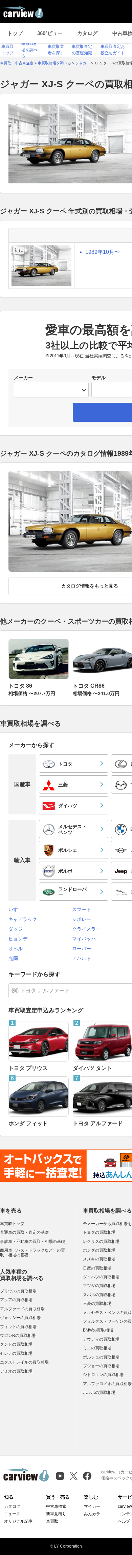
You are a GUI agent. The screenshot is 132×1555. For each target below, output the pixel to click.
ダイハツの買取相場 (101, 1277)
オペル (15, 948)
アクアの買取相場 (16, 1299)
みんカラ (92, 1514)
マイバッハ (84, 938)
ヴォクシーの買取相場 (20, 1317)
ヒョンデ (17, 938)
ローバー (81, 948)
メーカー (23, 377)
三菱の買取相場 (97, 1303)
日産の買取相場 (97, 1268)
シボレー (81, 919)
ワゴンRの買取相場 (18, 1335)
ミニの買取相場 (97, 1348)
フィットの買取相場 (18, 1326)
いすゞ (15, 909)
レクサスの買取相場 (101, 1241)
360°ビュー (50, 33)
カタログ (87, 33)
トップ (15, 33)
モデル (98, 377)
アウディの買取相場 (101, 1339)
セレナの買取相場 (16, 1353)
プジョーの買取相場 (101, 1366)
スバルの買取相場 (99, 1294)
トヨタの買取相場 (99, 1232)
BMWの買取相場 (98, 1330)
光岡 (13, 958)
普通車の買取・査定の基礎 (24, 1232)
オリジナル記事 (18, 1521)
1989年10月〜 (102, 252)
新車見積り (56, 1514)
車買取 (52, 1521)
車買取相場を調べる (29, 49)
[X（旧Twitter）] (73, 1476)
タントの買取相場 (16, 1344)
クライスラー (86, 929)
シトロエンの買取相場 (103, 1374)
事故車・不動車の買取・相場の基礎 (32, 1241)
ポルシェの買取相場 (101, 1357)
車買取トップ (12, 1223)
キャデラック (22, 919)
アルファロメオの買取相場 (107, 1383)
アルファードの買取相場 (22, 1309)
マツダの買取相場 (99, 1285)
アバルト (81, 958)
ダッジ (15, 929)
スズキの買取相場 (99, 1259)
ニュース (12, 1514)
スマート (81, 909)
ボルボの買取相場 (99, 1392)
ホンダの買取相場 (99, 1250)
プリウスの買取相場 (18, 1291)
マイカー (92, 1506)
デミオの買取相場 (16, 1371)
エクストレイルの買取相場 (24, 1362)
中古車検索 (56, 1506)
